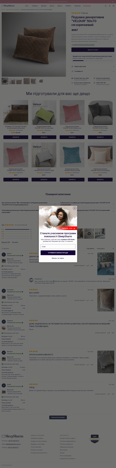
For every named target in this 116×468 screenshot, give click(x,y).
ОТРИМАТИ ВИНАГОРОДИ (58, 253)
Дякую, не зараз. (58, 258)
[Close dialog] (74, 208)
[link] (58, 218)
